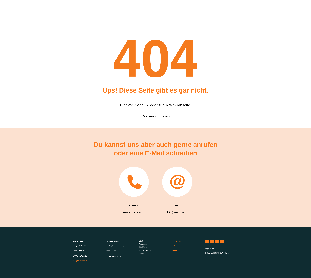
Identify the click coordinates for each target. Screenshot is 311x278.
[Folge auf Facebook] (217, 241)
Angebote (143, 244)
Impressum (176, 241)
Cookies (175, 250)
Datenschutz (177, 246)
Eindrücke (143, 247)
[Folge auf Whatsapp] (212, 241)
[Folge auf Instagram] (207, 241)
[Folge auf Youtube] (222, 241)
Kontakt (142, 253)
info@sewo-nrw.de (80, 261)
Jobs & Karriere (145, 250)
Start (141, 241)
